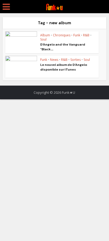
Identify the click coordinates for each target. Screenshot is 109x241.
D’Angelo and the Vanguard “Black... (62, 47)
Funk (76, 35)
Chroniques (61, 35)
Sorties (75, 59)
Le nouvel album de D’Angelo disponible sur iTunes (63, 67)
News (54, 59)
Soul (43, 39)
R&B (86, 35)
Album (45, 35)
